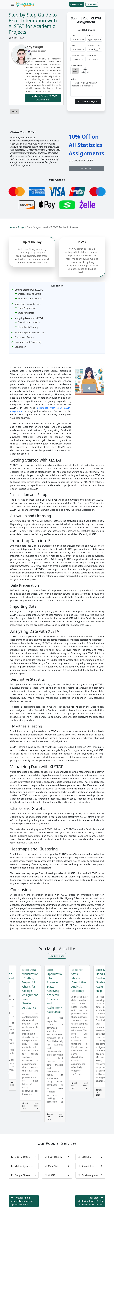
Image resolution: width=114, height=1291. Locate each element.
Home (12, 227)
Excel (14, 111)
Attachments (76, 65)
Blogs (21, 227)
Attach (75, 72)
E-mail (90, 35)
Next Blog (91, 1201)
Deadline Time (77, 55)
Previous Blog (21, 1201)
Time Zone (91, 55)
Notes (73, 79)
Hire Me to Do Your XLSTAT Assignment (43, 98)
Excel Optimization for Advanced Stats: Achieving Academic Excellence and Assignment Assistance (35, 991)
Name (73, 35)
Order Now (92, 4)
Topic (72, 45)
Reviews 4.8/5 (76, 4)
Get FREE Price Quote (88, 101)
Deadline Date (93, 45)
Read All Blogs (57, 955)
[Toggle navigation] (12, 4)
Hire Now (86, 168)
